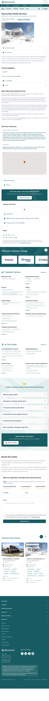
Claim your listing (5, 645)
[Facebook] (22, 653)
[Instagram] (25, 653)
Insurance (8, 8)
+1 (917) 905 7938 (6, 662)
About (3, 8)
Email (26, 492)
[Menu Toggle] (45, 2)
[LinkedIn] (32, 653)
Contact (3, 634)
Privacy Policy (27, 679)
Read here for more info (26, 242)
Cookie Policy (44, 679)
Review (5, 500)
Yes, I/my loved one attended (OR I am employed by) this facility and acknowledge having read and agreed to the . (25, 516)
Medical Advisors (5, 631)
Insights (3, 639)
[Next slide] (45, 250)
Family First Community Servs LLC (35, 559)
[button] (6, 20)
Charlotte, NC (43, 56)
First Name (5, 492)
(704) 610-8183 (12, 443)
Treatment (15, 8)
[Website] (24, 209)
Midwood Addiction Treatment (11, 559)
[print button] (39, 9)
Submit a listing (5, 642)
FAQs (27, 8)
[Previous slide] (42, 250)
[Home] (2, 5)
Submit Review (24, 521)
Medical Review (5, 628)
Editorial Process (5, 625)
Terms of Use (36, 517)
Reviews (22, 8)
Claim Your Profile (24, 198)
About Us (4, 623)
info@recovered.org (6, 659)
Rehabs (7, 5)
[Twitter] (29, 653)
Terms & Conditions (35, 679)
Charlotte (25, 5)
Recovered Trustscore (7, 636)
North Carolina (16, 5)
